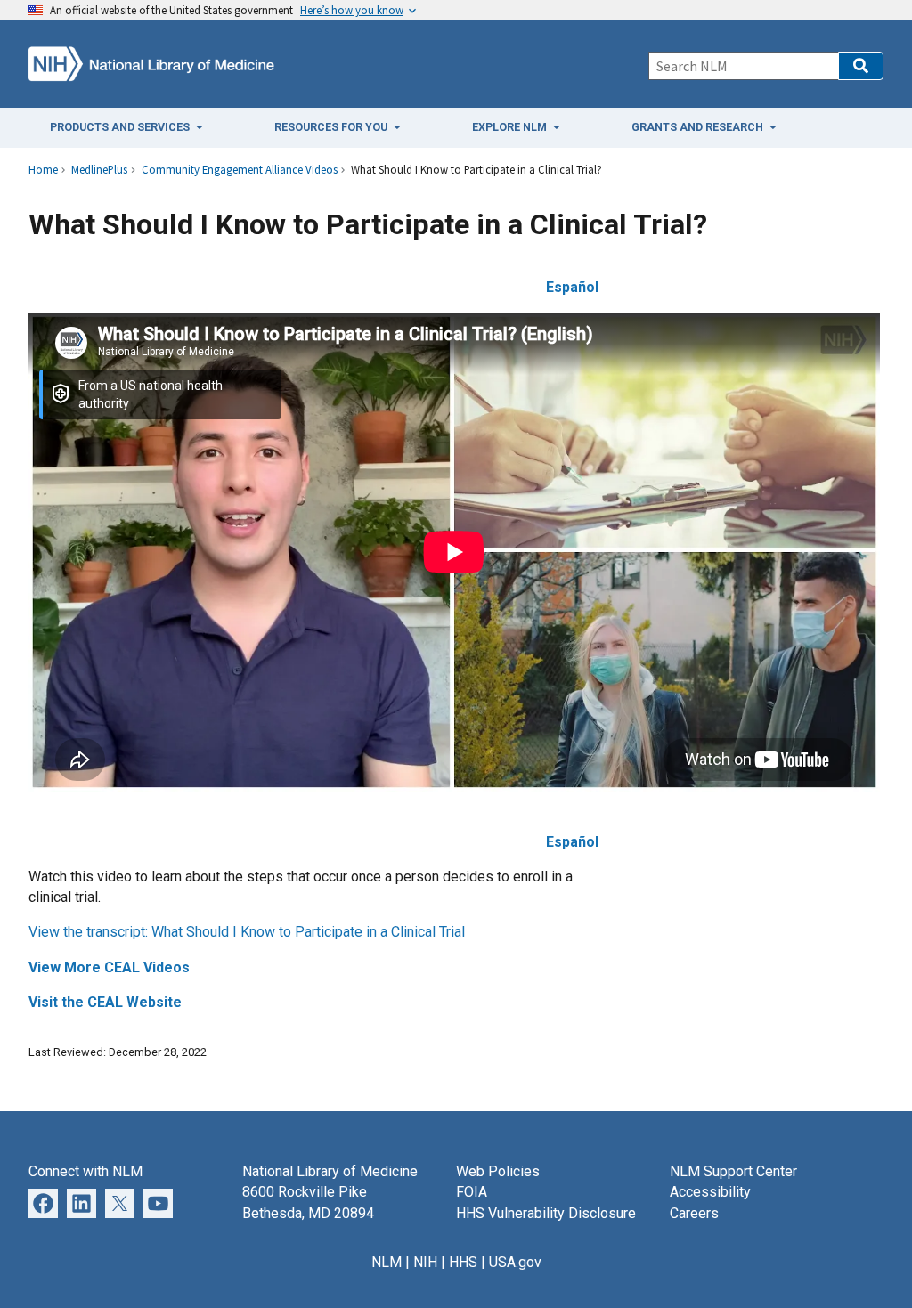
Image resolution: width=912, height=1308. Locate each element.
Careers (694, 1213)
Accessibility (710, 1191)
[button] (861, 66)
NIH (425, 1262)
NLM (386, 1262)
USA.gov (515, 1262)
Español (572, 841)
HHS (463, 1262)
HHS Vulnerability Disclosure (546, 1213)
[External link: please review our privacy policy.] (81, 1202)
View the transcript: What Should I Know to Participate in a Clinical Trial (246, 931)
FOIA (471, 1191)
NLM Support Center (733, 1171)
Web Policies (498, 1171)
